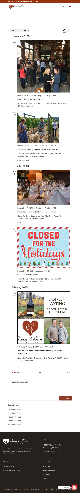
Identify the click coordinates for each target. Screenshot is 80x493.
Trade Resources (48, 470)
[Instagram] (52, 489)
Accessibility (9, 489)
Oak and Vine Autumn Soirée (29, 99)
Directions (46, 474)
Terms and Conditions (22, 489)
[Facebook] (46, 489)
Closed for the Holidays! (28, 274)
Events (45, 478)
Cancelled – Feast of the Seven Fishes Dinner (36, 212)
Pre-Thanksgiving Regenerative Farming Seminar (38, 149)
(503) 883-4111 (8, 466)
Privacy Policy (35, 489)
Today (41, 372)
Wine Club (46, 466)
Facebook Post (14, 409)
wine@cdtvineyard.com (11, 470)
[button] (70, 8)
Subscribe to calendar (19, 382)
